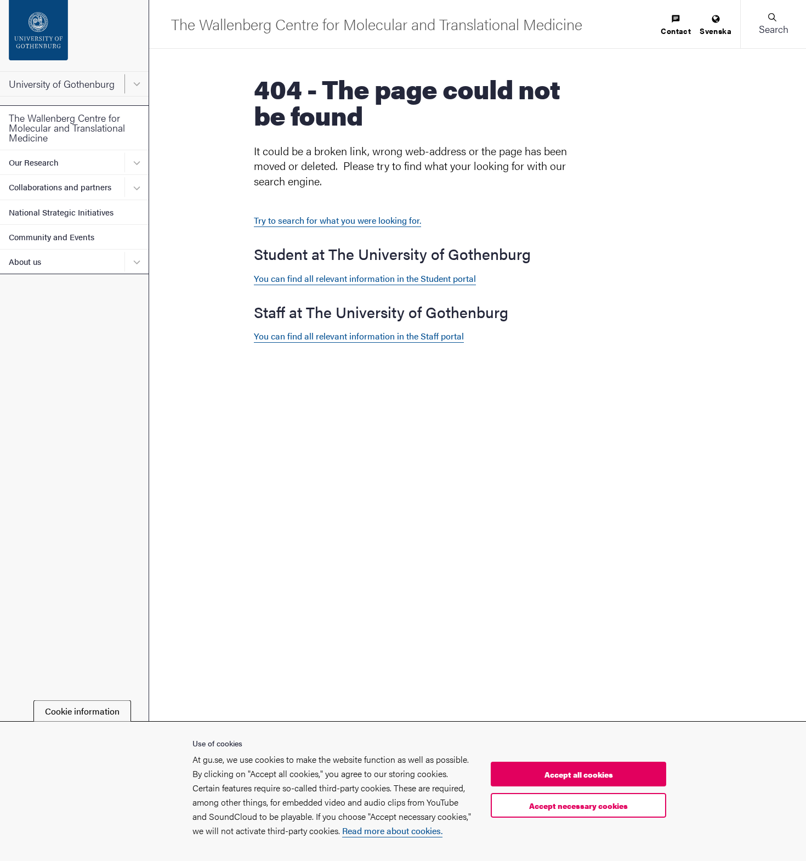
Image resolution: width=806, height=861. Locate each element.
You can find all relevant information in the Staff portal (359, 336)
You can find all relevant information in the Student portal (365, 278)
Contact (676, 30)
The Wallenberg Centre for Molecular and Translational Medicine (67, 127)
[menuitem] (675, 25)
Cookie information (82, 711)
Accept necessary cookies (578, 805)
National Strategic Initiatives (61, 212)
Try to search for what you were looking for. (337, 220)
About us (25, 261)
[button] (773, 24)
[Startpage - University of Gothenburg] (74, 35)
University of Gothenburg (62, 83)
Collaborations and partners (60, 186)
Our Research (34, 162)
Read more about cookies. (392, 830)
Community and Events (51, 236)
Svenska (715, 30)
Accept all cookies (578, 774)
